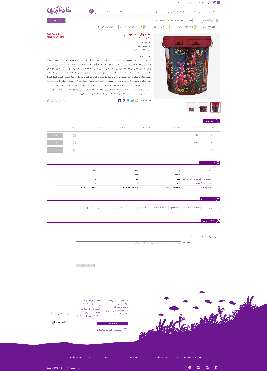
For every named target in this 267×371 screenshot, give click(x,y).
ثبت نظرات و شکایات (60, 314)
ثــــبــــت (85, 265)
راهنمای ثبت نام (121, 307)
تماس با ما (104, 357)
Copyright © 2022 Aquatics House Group (64, 368)
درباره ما (133, 357)
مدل (209, 171)
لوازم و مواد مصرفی (186, 26)
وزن (209, 175)
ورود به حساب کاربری (197, 2)
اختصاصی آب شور (161, 26)
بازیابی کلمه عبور (120, 314)
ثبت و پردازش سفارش (90, 309)
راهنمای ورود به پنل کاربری (116, 310)
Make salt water (159, 208)
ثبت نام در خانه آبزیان (163, 357)
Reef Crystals (53, 34)
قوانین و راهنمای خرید (90, 300)
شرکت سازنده (206, 187)
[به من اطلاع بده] (74, 135)
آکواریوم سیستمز (116, 208)
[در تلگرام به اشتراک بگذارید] (128, 100)
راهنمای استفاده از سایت (117, 300)
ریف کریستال (145, 208)
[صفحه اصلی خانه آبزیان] (59, 13)
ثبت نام (180, 2)
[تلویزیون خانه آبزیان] (90, 11)
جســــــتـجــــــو (55, 20)
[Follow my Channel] (189, 367)
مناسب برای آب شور (203, 183)
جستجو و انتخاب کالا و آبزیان (90, 305)
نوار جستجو (123, 304)
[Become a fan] (216, 367)
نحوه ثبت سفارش (92, 312)
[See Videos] (207, 367)
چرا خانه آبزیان (75, 357)
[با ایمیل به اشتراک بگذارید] (137, 100)
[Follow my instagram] (198, 367)
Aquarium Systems (55, 37)
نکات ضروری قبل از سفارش (88, 315)
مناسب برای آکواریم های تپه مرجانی (197, 179)
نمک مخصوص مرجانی (211, 208)
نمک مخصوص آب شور (134, 26)
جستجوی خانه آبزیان (211, 26)
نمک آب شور (131, 208)
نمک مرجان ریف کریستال (96, 208)
